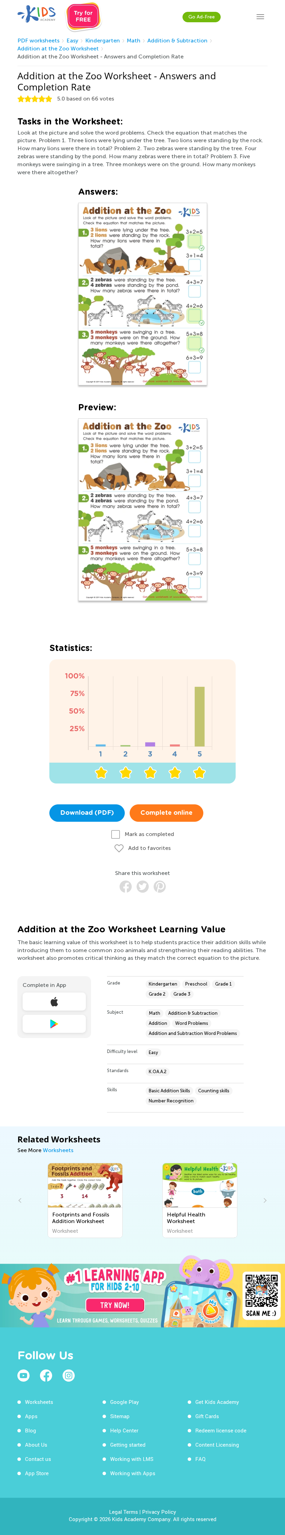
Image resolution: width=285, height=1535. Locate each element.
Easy (72, 40)
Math (133, 40)
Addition (158, 1023)
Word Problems (191, 1023)
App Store (37, 1473)
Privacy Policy (159, 1511)
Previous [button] (20, 1200)
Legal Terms (123, 1511)
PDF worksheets (38, 40)
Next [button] (264, 1200)
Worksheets (58, 1150)
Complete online (166, 813)
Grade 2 (157, 994)
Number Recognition (171, 1100)
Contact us (38, 1458)
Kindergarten (102, 40)
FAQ (200, 1458)
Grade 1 (223, 984)
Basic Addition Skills (169, 1090)
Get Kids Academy (217, 1401)
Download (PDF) (87, 813)
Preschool (196, 984)
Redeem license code (220, 1430)
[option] (85, 1200)
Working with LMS (131, 1458)
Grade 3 (181, 994)
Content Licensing (217, 1444)
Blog (30, 1430)
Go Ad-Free (201, 17)
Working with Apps (132, 1473)
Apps (31, 1416)
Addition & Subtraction (177, 40)
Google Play (124, 1401)
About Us (36, 1444)
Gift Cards (207, 1416)
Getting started (128, 1444)
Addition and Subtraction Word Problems (193, 1033)
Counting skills (213, 1090)
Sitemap (120, 1416)
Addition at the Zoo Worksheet (58, 48)
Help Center (124, 1430)
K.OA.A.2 (157, 1071)
